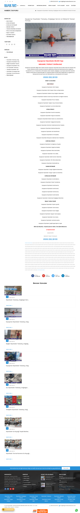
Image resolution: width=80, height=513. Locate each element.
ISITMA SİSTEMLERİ (10, 23)
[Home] (35, 10)
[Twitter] (53, 275)
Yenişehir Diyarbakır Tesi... (12, 69)
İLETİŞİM (73, 5)
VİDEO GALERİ (52, 5)
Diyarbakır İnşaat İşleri (34, 500)
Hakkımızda (26, 476)
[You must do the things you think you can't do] (43, 478)
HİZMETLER (31, 5)
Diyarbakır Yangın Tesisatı (8, 500)
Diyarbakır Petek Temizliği (34, 497)
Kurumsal (22, 5)
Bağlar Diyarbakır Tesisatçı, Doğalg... (17, 344)
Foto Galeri (26, 480)
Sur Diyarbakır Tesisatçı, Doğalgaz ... (17, 388)
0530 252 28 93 (54, 1)
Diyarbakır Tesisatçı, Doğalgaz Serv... (17, 300)
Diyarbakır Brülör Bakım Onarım (71, 497)
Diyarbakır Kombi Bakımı (46, 500)
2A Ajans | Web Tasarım (71, 500)
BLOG (67, 5)
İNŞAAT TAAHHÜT (10, 32)
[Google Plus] (43, 275)
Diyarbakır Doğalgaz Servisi (21, 497)
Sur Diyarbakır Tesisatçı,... (12, 67)
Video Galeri (26, 478)
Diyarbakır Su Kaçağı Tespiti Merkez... (17, 431)
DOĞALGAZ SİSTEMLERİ (11, 25)
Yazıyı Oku (9, 305)
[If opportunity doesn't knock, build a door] (40, 291)
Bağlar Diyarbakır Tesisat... (13, 63)
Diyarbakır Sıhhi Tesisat (8, 497)
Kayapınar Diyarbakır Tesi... (13, 61)
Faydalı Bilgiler (26, 482)
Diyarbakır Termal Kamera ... (13, 73)
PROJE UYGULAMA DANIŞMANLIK (13, 30)
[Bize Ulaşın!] (76, 510)
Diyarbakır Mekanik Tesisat (59, 497)
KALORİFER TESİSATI (10, 34)
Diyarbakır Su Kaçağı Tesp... (13, 71)
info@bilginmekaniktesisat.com (68, 1)
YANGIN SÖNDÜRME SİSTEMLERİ (13, 29)
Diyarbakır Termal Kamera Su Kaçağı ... (18, 453)
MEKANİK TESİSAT (10, 27)
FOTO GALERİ (61, 5)
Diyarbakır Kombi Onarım (59, 500)
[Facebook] (32, 275)
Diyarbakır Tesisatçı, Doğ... (12, 59)
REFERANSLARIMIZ (41, 5)
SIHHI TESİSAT (9, 21)
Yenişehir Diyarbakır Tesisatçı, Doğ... (17, 409)
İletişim (25, 486)
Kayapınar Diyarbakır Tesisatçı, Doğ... (17, 322)
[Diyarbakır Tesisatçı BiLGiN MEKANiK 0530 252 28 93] (10, 5)
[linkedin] (62, 275)
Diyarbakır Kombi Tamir (21, 500)
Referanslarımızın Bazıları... (29, 484)
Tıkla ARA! (65, 468)
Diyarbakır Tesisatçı (46, 496)
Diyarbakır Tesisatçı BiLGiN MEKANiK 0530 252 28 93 (20, 505)
